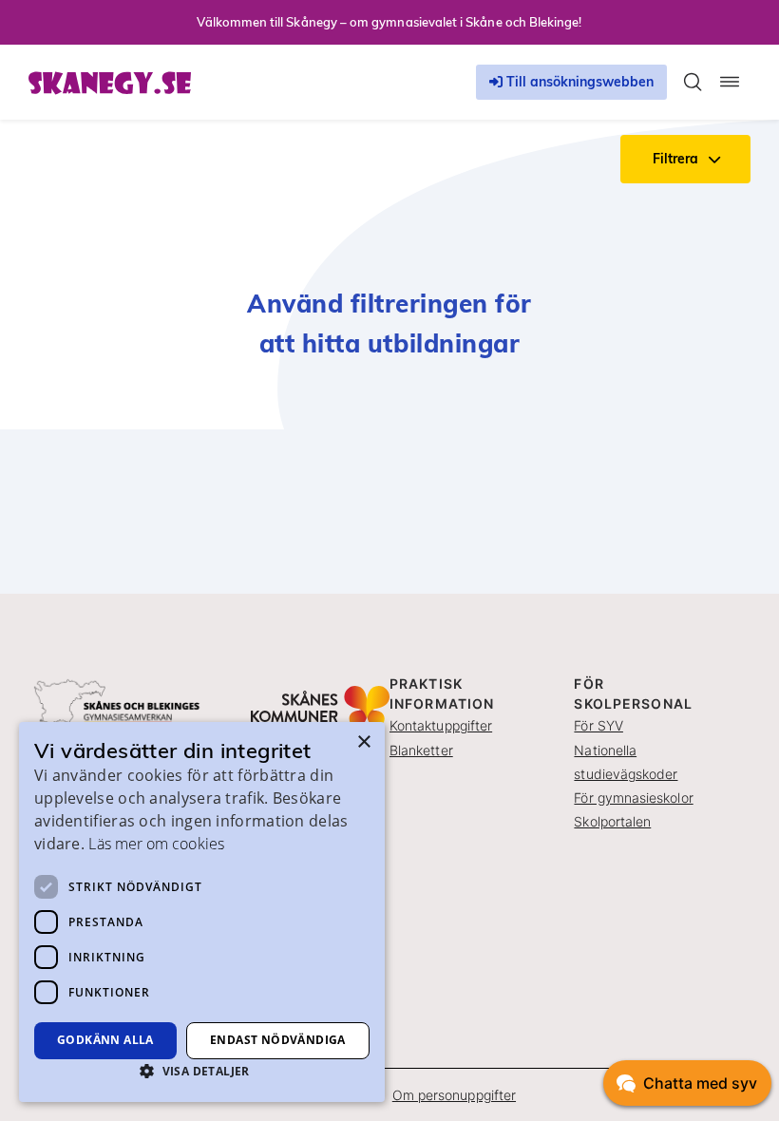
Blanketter (421, 750)
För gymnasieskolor (633, 797)
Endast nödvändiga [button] (278, 1040)
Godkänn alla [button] (105, 1040)
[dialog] (202, 912)
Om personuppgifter (454, 1095)
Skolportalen (612, 821)
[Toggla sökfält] (692, 81)
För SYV (598, 725)
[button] (202, 1070)
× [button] (363, 742)
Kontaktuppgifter (441, 725)
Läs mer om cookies (155, 843)
